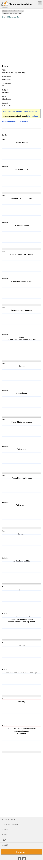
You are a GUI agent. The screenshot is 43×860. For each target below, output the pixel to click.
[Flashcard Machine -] (16, 4)
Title (3, 70)
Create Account (21, 852)
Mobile (5, 845)
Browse (5, 830)
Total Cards (6, 83)
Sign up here (32, 116)
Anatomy (20, 11)
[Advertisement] (21, 41)
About (5, 835)
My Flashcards (8, 819)
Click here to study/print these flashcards (20, 111)
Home (4, 11)
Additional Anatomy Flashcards (15, 121)
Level (4, 96)
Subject (5, 90)
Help (4, 840)
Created (5, 103)
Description (6, 77)
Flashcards (12, 11)
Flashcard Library (10, 825)
